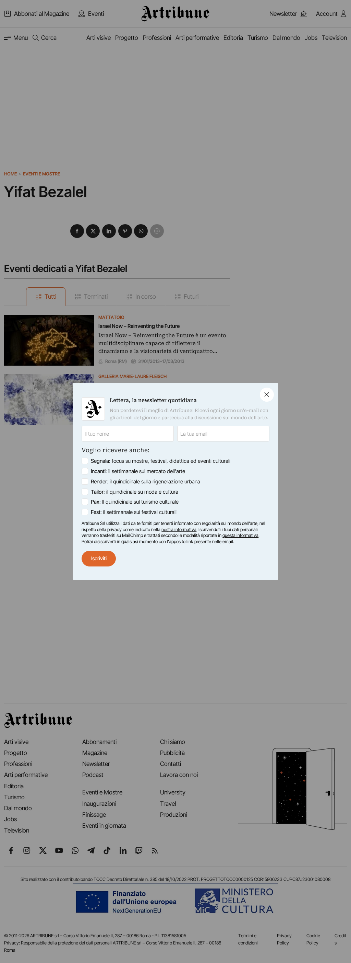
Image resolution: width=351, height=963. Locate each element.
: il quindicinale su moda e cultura (134, 492)
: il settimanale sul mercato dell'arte (138, 471)
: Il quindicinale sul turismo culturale (135, 501)
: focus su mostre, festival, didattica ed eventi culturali (160, 461)
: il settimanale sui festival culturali (134, 512)
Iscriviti (99, 558)
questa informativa (240, 535)
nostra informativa (178, 529)
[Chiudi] (267, 395)
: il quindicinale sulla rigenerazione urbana (145, 481)
